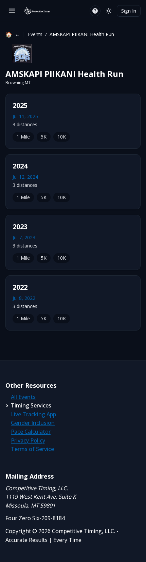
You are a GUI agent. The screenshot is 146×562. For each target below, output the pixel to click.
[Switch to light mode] (109, 11)
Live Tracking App (33, 414)
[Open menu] (11, 10)
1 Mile (23, 136)
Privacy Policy (28, 440)
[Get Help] (95, 10)
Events (35, 34)
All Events (23, 397)
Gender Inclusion (33, 423)
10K (61, 136)
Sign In (128, 10)
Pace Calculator (31, 431)
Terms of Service (32, 449)
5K (44, 136)
